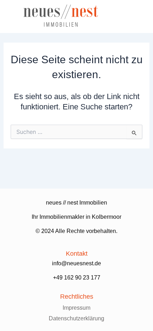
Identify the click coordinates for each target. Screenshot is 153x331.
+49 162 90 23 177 (76, 278)
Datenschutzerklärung (76, 318)
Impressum (76, 308)
